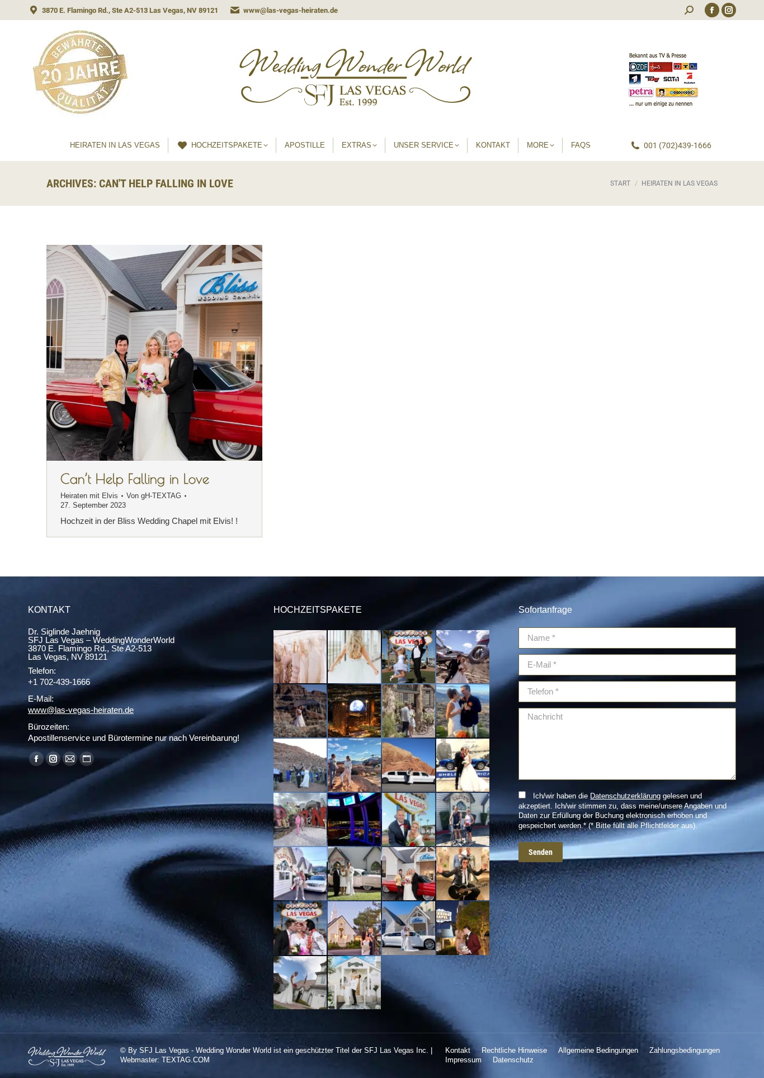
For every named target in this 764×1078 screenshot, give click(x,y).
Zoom (139, 353)
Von (153, 495)
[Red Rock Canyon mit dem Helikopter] (463, 711)
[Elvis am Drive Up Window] (355, 874)
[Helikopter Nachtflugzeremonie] (355, 711)
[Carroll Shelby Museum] (463, 766)
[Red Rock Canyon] (300, 766)
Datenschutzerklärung (625, 796)
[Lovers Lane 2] (463, 820)
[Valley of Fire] (409, 766)
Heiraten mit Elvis (89, 495)
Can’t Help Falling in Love (134, 478)
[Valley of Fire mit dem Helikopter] (355, 766)
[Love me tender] (463, 874)
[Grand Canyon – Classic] (463, 657)
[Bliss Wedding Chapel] (409, 928)
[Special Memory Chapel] (300, 983)
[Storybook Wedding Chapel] (355, 983)
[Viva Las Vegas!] (300, 928)
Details (169, 353)
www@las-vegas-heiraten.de (290, 10)
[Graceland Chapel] (463, 928)
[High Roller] (355, 820)
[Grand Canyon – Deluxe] (300, 711)
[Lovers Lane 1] (300, 874)
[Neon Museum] (300, 820)
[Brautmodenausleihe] (300, 657)
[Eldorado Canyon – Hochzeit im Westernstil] (409, 711)
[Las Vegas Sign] (409, 820)
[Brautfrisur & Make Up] (355, 657)
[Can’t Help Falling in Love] (409, 874)
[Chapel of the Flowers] (355, 928)
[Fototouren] (409, 657)
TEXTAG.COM (186, 1060)
